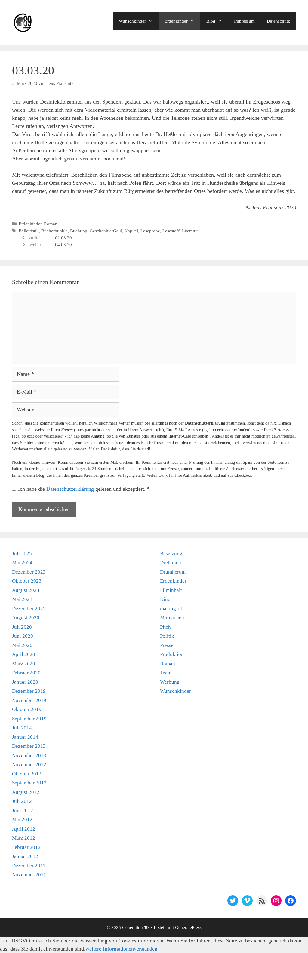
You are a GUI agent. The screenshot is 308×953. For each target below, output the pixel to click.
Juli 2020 (22, 627)
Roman (50, 223)
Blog (210, 21)
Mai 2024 (22, 562)
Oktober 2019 (27, 709)
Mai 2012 (22, 819)
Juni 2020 (22, 636)
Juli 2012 (22, 801)
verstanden (145, 949)
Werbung (170, 682)
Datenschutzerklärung (70, 489)
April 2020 (23, 654)
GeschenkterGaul (106, 230)
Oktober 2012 (27, 774)
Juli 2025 (22, 553)
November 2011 (29, 874)
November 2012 (29, 764)
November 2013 (29, 755)
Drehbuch (170, 562)
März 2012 (23, 838)
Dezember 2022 (29, 608)
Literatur (190, 230)
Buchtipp (78, 230)
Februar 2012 (26, 847)
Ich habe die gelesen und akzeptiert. (84, 489)
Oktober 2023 (27, 581)
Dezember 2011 (28, 865)
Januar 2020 (25, 682)
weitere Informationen (109, 949)
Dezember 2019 (29, 691)
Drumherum (173, 572)
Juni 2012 (22, 810)
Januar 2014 (25, 737)
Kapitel (131, 230)
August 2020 (25, 617)
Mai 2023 (22, 599)
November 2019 (29, 700)
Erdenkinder (176, 21)
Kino (165, 599)
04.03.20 (63, 244)
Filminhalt (171, 590)
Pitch (165, 627)
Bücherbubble (54, 230)
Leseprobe (150, 230)
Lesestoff (171, 230)
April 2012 (23, 829)
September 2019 (29, 719)
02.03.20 (63, 237)
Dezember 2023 (29, 572)
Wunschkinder (132, 21)
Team (165, 673)
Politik (167, 636)
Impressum (244, 21)
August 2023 (25, 590)
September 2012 (29, 783)
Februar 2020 (26, 673)
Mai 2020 (22, 645)
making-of (171, 608)
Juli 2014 (22, 728)
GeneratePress (188, 927)
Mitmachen (172, 617)
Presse (167, 645)
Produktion (172, 654)
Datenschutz (278, 21)
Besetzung (171, 553)
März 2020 (23, 664)
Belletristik (29, 230)
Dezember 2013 (29, 746)
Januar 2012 (25, 856)
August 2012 (25, 792)
